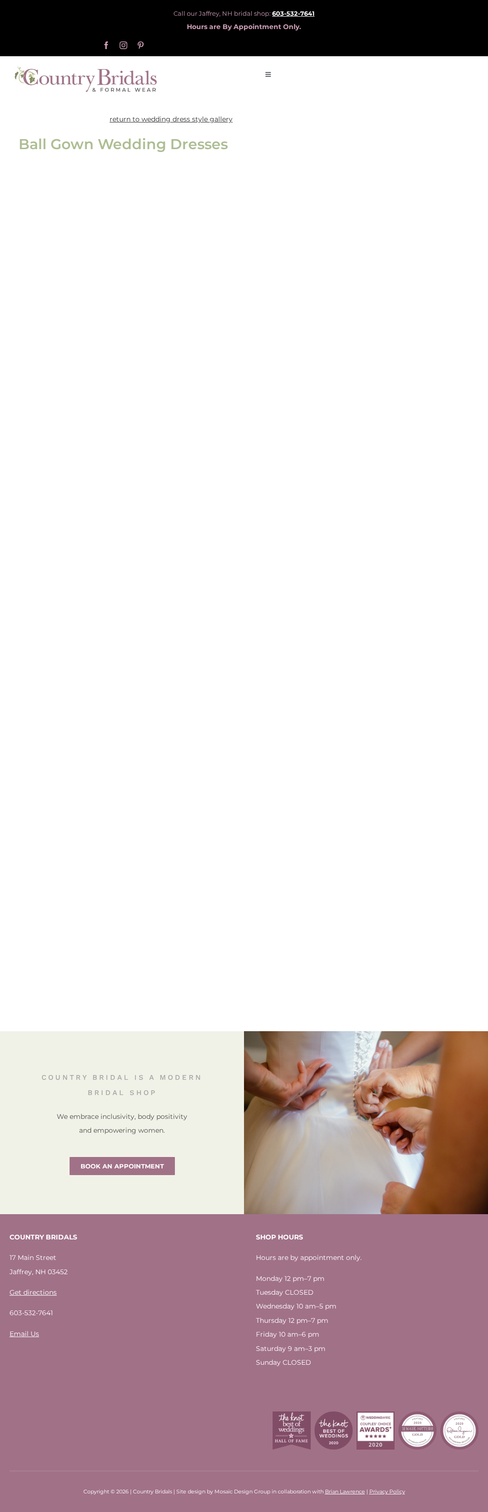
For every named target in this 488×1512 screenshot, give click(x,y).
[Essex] (65, 318)
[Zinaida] (65, 217)
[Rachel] (65, 768)
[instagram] (123, 45)
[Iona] (65, 919)
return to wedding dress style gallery (171, 119)
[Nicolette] (182, 368)
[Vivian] (182, 768)
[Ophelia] (182, 217)
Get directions (33, 1292)
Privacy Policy (387, 1491)
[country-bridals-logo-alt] (85, 69)
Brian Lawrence (345, 1491)
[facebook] (106, 45)
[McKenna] (65, 568)
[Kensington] (182, 568)
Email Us (24, 1333)
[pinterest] (140, 45)
